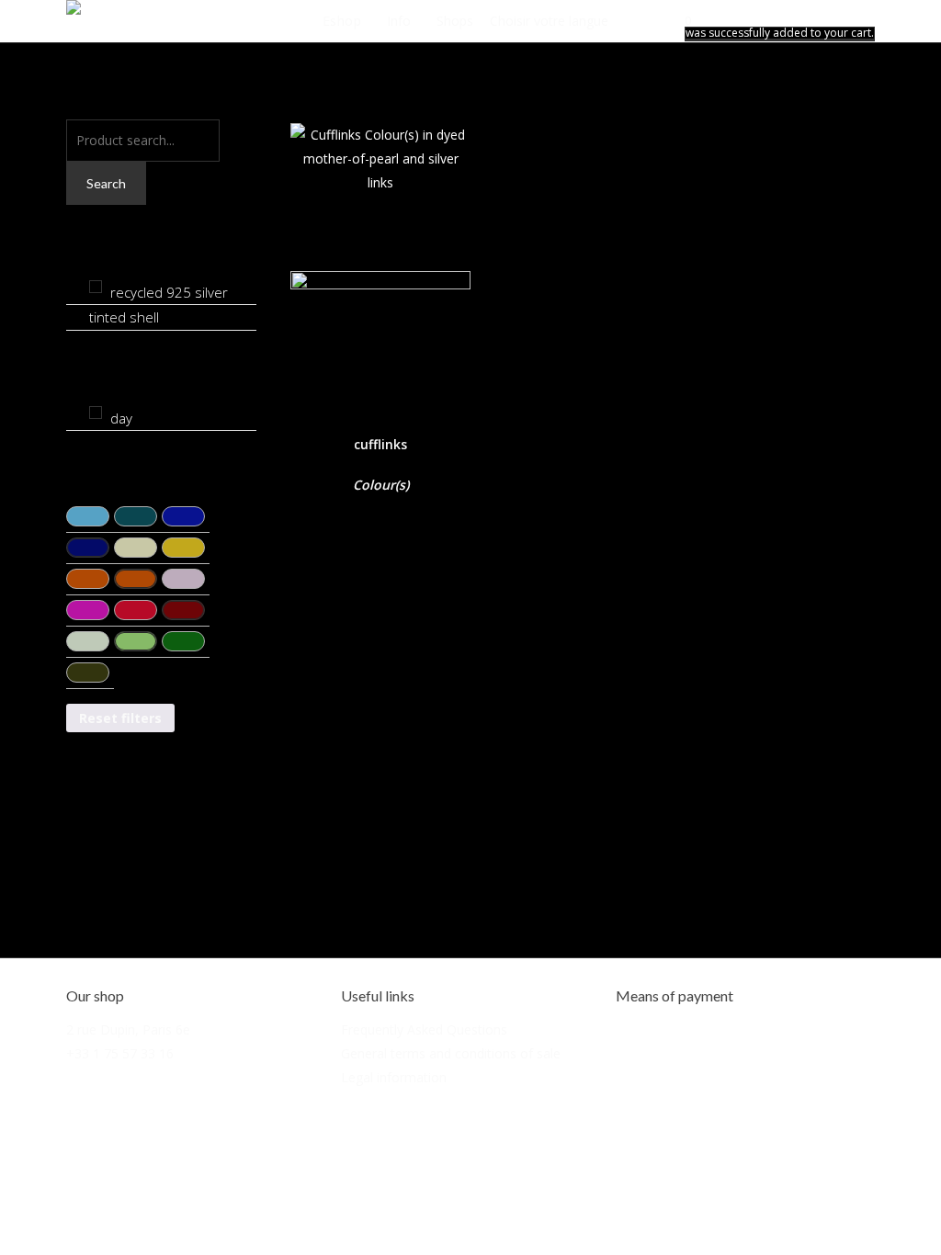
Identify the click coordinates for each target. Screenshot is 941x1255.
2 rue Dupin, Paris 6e (128, 1029)
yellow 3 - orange (87, 579)
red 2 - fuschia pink (87, 610)
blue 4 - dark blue (87, 547)
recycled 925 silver (169, 292)
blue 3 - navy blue (183, 516)
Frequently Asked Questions (424, 1029)
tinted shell (124, 317)
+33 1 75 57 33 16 (120, 1053)
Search (106, 183)
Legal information (394, 1077)
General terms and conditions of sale (451, 1053)
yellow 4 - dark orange (135, 579)
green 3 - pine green (183, 641)
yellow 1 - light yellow (135, 547)
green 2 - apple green (135, 641)
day (121, 418)
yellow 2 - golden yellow (183, 547)
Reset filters (120, 718)
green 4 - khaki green (87, 672)
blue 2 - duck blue (135, 516)
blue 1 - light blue (87, 516)
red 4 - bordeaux (183, 610)
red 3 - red (135, 610)
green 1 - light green (87, 641)
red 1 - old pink (183, 579)
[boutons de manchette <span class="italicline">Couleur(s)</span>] (380, 264)
